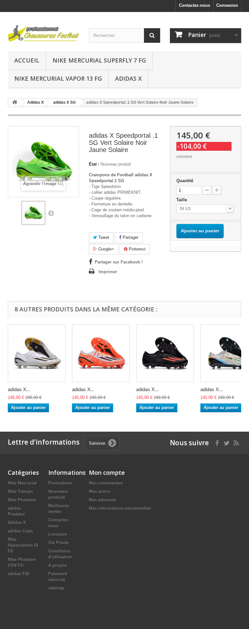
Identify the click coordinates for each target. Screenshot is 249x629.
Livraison (57, 534)
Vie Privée (58, 542)
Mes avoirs (100, 491)
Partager (129, 237)
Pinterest (136, 249)
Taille (182, 199)
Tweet (103, 237)
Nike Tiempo (20, 491)
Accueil (26, 60)
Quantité (184, 180)
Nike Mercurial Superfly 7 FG (99, 60)
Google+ (105, 249)
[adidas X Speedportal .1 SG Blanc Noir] (36, 353)
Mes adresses (102, 499)
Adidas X (128, 78)
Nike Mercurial (22, 483)
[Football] (43, 33)
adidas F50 (19, 573)
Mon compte (107, 472)
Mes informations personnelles (120, 508)
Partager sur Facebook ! (119, 262)
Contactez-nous (194, 5)
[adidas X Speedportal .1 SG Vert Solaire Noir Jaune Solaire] (33, 213)
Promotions (60, 483)
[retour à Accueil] (14, 103)
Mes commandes (106, 483)
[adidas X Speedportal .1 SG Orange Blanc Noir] (101, 353)
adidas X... (19, 389)
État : (94, 164)
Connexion (227, 5)
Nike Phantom (22, 499)
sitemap (56, 588)
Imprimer (108, 271)
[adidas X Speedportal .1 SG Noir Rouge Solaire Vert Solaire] (165, 353)
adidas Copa (20, 531)
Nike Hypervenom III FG (23, 545)
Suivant (51, 213)
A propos (57, 565)
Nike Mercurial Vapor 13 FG (58, 78)
